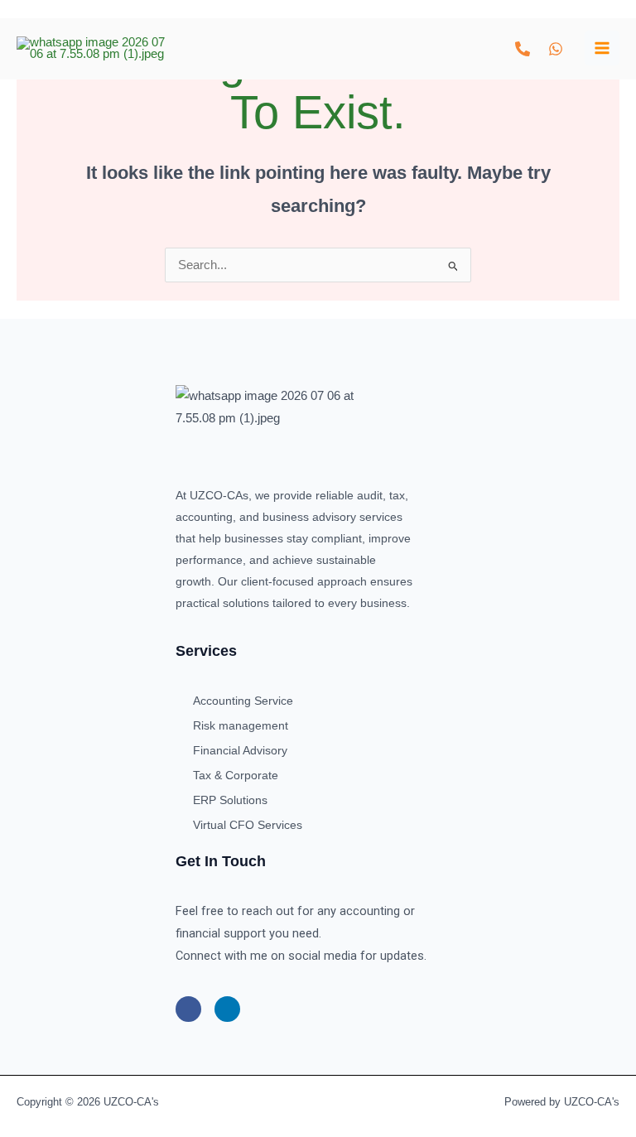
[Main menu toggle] (602, 48)
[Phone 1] (522, 48)
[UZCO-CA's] (91, 48)
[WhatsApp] (555, 48)
